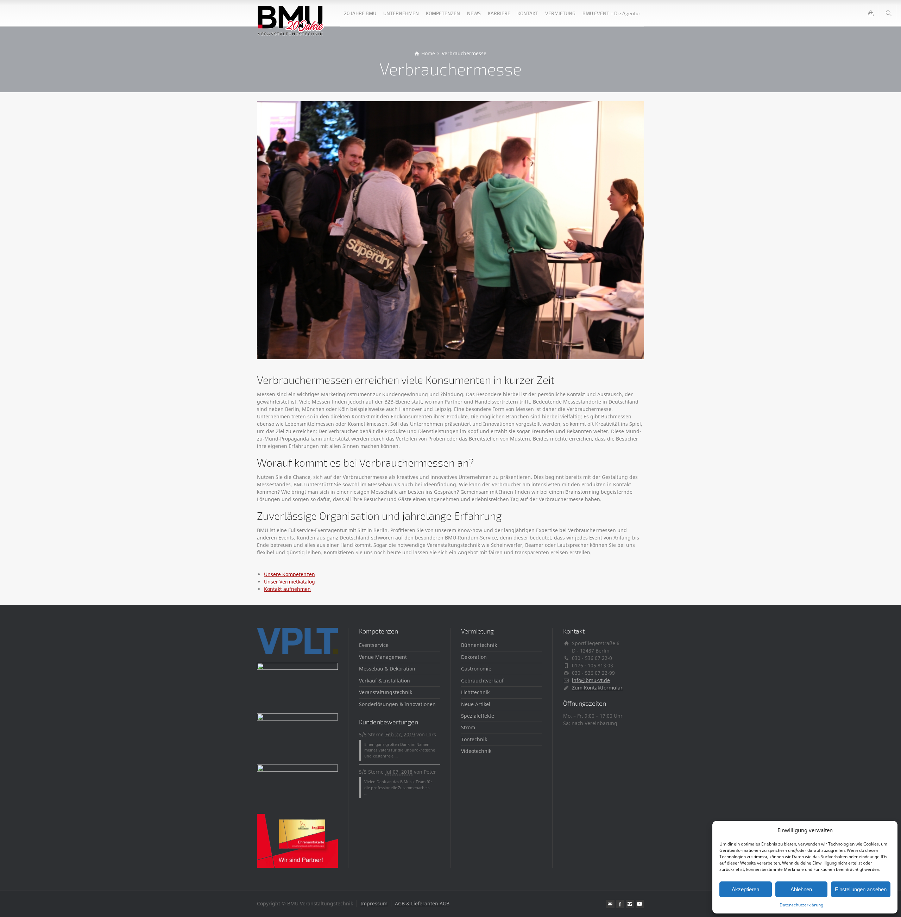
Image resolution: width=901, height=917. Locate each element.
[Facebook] (620, 904)
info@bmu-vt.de (591, 680)
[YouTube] (640, 904)
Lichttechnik (475, 692)
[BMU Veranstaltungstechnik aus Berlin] (291, 13)
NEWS (474, 13)
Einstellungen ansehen (861, 889)
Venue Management (383, 657)
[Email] (610, 904)
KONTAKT (527, 13)
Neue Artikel (475, 704)
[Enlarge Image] (450, 230)
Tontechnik (474, 739)
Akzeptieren (745, 889)
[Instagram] (630, 904)
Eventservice (374, 645)
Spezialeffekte (477, 715)
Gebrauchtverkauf (482, 680)
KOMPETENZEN (443, 13)
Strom (468, 727)
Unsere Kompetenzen (289, 574)
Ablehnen (801, 889)
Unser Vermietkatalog (289, 581)
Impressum (374, 903)
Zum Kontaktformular (597, 687)
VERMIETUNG (560, 13)
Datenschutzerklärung (801, 905)
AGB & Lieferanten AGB (422, 903)
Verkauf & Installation (384, 680)
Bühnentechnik (479, 645)
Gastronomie (476, 668)
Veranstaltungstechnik (385, 692)
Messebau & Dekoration (387, 668)
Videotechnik (476, 751)
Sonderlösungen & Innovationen (397, 704)
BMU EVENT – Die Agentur (611, 13)
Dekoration (474, 657)
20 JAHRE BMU (360, 13)
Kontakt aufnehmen (287, 589)
